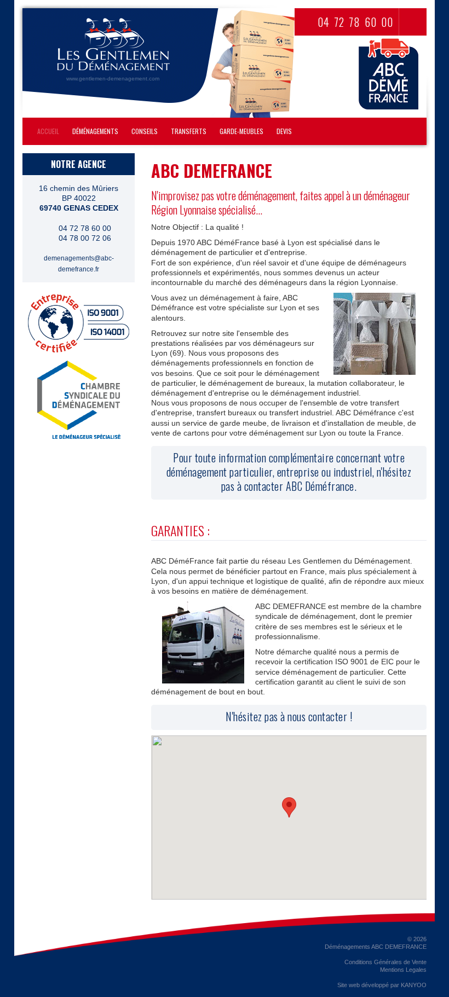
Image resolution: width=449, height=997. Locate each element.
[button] (289, 807)
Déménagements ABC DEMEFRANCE (376, 946)
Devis (284, 131)
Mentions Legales (403, 969)
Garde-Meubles (241, 131)
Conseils (144, 131)
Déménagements (95, 131)
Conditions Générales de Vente (385, 962)
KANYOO (414, 985)
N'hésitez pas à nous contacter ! (289, 716)
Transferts (188, 131)
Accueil (48, 131)
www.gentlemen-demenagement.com (112, 79)
